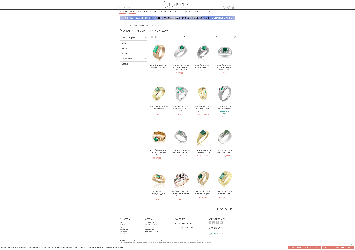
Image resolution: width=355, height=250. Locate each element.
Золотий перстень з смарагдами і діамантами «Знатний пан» (181, 194)
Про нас (122, 224)
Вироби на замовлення (152, 224)
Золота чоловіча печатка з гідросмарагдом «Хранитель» (159, 109)
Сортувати (219, 37)
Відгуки (122, 227)
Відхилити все (312, 247)
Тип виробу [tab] (127, 58)
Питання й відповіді (151, 227)
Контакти (123, 222)
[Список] (156, 37)
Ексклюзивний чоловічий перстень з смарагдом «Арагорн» (203, 109)
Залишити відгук (184, 227)
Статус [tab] (125, 64)
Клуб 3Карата (124, 233)
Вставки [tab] (125, 53)
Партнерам (123, 231)
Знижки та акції (149, 229)
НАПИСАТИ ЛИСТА (183, 223)
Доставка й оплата (150, 222)
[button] (124, 8)
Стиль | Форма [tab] (128, 37)
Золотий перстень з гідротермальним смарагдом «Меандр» (224, 67)
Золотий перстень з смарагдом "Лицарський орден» (159, 152)
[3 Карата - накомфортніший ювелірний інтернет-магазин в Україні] (177, 3)
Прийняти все (296, 247)
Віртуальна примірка (151, 233)
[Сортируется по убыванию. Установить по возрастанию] (235, 37)
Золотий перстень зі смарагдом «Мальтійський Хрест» (181, 109)
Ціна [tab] (124, 43)
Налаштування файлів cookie (338, 247)
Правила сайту (124, 229)
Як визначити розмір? (151, 231)
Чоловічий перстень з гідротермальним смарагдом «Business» (181, 67)
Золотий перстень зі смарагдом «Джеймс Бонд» (158, 194)
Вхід (119, 8)
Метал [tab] (124, 48)
